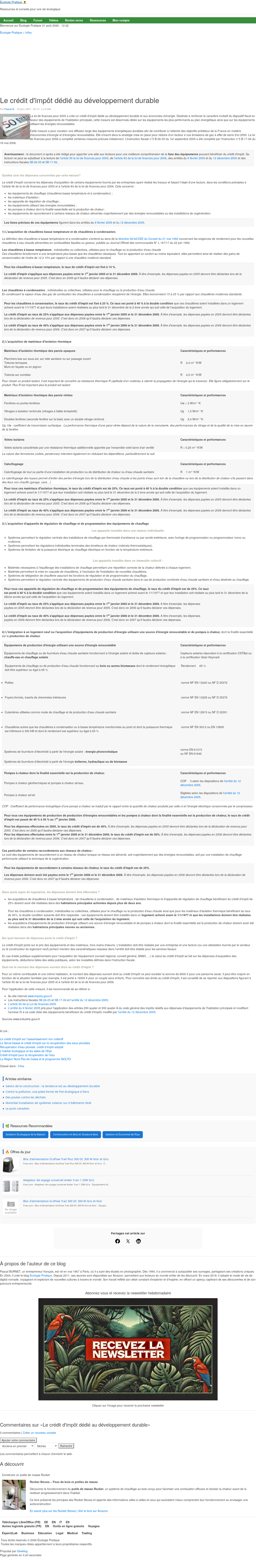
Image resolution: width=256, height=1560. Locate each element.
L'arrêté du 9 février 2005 (24, 1008)
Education (45, 1533)
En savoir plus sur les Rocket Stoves (53, 1511)
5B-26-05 (35, 162)
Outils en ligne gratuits (68, 1526)
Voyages (94, 1526)
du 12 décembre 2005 (130, 222)
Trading (87, 1533)
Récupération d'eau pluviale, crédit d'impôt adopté (31, 1047)
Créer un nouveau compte (39, 1433)
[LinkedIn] (138, 1241)
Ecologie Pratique (41, 1275)
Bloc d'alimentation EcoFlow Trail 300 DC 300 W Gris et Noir (62, 1201)
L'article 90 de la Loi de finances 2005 (32, 1004)
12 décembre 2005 (225, 158)
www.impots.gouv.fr (39, 996)
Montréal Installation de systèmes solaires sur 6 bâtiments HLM (48, 1103)
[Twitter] (128, 1241)
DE (46, 1522)
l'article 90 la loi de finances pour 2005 (84, 158)
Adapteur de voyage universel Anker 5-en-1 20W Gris (58, 1180)
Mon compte (121, 20)
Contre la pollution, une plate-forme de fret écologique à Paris (47, 1092)
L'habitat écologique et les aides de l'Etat (26, 1051)
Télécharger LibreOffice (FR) (21, 1522)
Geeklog (22, 1551)
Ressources (98, 20)
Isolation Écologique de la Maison (25, 1134)
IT (60, 1522)
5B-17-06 (51, 162)
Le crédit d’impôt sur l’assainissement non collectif (31, 1039)
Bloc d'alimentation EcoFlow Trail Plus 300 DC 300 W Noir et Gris (66, 1159)
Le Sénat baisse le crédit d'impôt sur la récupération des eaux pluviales (45, 1043)
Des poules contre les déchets (26, 1097)
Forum (37, 20)
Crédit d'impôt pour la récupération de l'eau (27, 1055)
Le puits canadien (17, 1108)
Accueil (8, 20)
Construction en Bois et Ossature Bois (75, 1134)
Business (27, 1533)
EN (54, 1522)
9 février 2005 (196, 158)
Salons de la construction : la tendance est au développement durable (53, 1086)
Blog (23, 20)
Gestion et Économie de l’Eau (123, 1134)
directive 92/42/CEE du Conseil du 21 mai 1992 (148, 239)
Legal (59, 1533)
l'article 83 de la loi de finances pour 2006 (140, 158)
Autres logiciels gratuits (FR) (21, 1526)
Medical (72, 1533)
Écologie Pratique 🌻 (13, 2)
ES (67, 1522)
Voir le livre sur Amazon (93, 1511)
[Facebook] (117, 1241)
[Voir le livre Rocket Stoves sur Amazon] (14, 1495)
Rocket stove (74, 20)
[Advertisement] (128, 64)
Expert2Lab (10, 1533)
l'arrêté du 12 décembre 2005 (89, 1000)
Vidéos (53, 20)
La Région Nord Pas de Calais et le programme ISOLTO (35, 1059)
